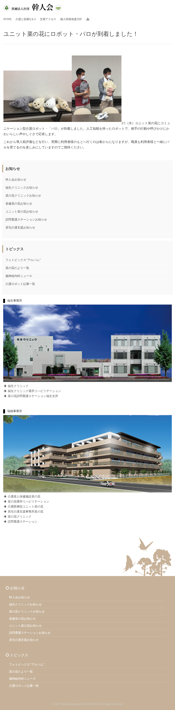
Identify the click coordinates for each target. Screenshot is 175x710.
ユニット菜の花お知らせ (21, 211)
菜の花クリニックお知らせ (23, 195)
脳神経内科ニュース (18, 276)
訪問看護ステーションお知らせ (26, 219)
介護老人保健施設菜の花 (23, 496)
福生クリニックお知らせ (21, 187)
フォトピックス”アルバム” (23, 260)
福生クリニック (17, 386)
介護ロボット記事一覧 (20, 284)
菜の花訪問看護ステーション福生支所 (32, 396)
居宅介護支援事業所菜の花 (25, 511)
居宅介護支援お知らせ (20, 227)
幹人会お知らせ (15, 179)
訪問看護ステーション (22, 521)
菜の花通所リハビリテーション (28, 501)
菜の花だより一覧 (17, 268)
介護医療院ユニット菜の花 (25, 506)
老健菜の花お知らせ (18, 203)
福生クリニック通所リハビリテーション (34, 391)
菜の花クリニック (19, 516)
